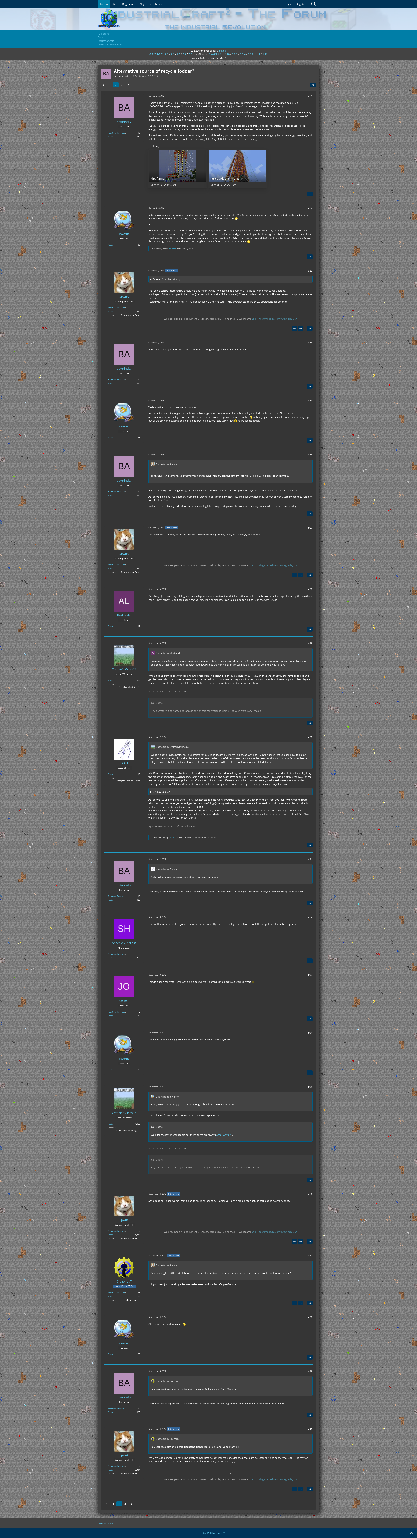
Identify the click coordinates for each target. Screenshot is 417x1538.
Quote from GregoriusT (169, 1380)
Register (300, 4)
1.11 (257, 54)
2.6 (178, 54)
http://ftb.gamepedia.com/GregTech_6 (272, 318)
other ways (222, 1134)
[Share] (313, 85)
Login (288, 4)
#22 (310, 207)
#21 (310, 95)
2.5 (172, 54)
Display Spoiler (161, 791)
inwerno (172, 248)
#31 (310, 859)
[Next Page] (128, 84)
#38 (310, 1317)
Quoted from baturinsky (166, 279)
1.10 (250, 54)
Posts (110, 136)
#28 (310, 589)
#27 (310, 527)
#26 (310, 454)
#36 (310, 1194)
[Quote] (310, 194)
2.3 (167, 54)
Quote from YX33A (166, 868)
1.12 (265, 54)
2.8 (190, 54)
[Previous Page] (104, 84)
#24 (310, 342)
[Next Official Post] (300, 328)
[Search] (313, 4)
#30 (310, 737)
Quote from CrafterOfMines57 (173, 746)
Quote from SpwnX (166, 464)
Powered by (209, 1533)
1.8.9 (235, 54)
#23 (310, 270)
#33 (310, 974)
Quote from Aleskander (169, 653)
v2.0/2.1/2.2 (156, 54)
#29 (310, 643)
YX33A (172, 837)
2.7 (184, 54)
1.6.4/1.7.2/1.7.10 (219, 54)
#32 (310, 917)
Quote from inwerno (167, 1096)
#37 (310, 1255)
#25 (310, 400)
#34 (310, 1032)
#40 (310, 1429)
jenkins (222, 50)
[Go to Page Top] (411, 1533)
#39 (310, 1371)
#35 (310, 1086)
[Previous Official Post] (294, 328)
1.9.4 (243, 54)
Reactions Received (116, 132)
